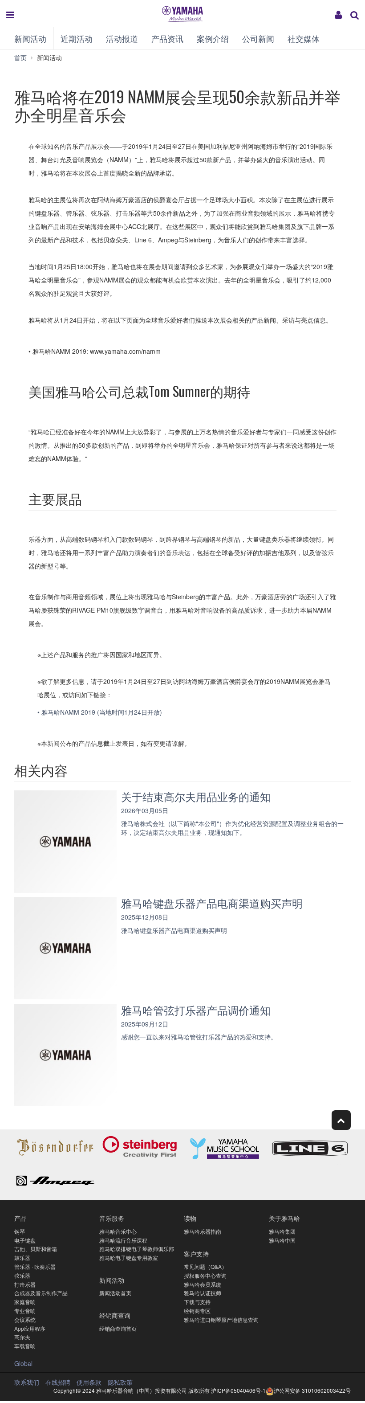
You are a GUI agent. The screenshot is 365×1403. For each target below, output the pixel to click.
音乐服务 (111, 1218)
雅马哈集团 (282, 1231)
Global (23, 1363)
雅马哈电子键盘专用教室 (128, 1257)
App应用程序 (29, 1328)
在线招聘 (57, 1382)
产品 (20, 1218)
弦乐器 (22, 1275)
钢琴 (19, 1231)
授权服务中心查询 (205, 1275)
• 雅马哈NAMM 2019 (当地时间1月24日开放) (100, 712)
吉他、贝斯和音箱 (35, 1248)
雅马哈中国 (282, 1240)
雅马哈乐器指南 (202, 1231)
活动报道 (122, 38)
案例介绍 (213, 38)
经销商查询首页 (118, 1328)
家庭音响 (25, 1301)
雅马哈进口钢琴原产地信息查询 (221, 1319)
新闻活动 (30, 38)
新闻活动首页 (115, 1293)
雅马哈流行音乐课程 (123, 1240)
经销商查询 (114, 1315)
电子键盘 (25, 1240)
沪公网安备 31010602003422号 (312, 1390)
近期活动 (77, 38)
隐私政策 (120, 1382)
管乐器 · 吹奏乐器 (35, 1266)
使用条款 (89, 1382)
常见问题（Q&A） (205, 1266)
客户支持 (196, 1253)
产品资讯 (167, 38)
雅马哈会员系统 (202, 1284)
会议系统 (25, 1319)
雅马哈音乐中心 (118, 1231)
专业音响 (25, 1310)
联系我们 (26, 1382)
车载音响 (25, 1346)
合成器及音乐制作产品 (41, 1293)
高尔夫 (22, 1337)
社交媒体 (304, 38)
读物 (190, 1218)
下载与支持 (197, 1301)
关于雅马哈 (284, 1218)
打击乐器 (25, 1284)
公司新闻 (258, 38)
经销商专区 (197, 1310)
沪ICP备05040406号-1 (238, 1390)
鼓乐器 (22, 1257)
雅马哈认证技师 (202, 1293)
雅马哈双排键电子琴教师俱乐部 (136, 1248)
